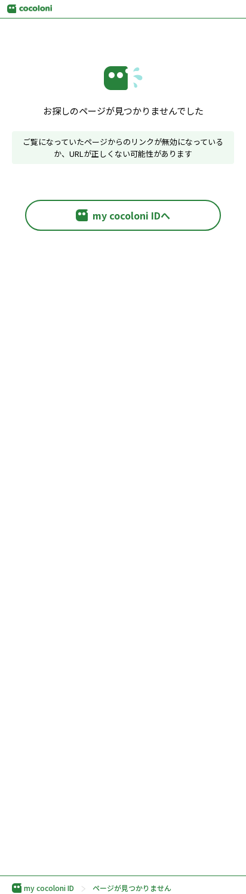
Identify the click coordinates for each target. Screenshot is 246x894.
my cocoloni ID (49, 888)
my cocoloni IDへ (131, 215)
